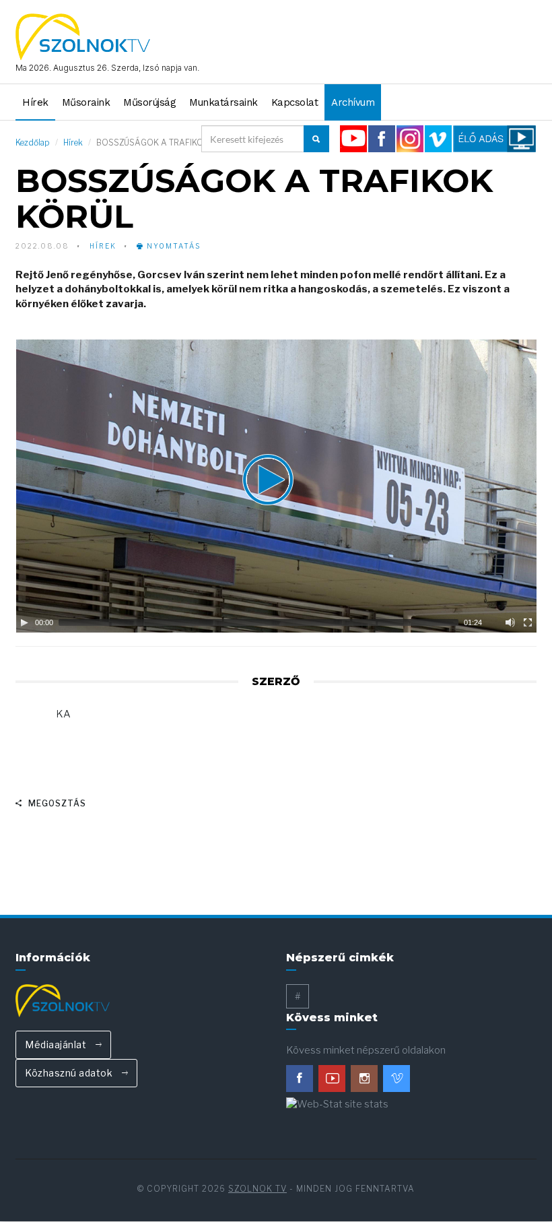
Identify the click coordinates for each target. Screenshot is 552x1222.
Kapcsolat (294, 102)
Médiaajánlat (57, 1044)
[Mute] (510, 622)
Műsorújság (149, 102)
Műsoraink (86, 102)
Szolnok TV (257, 1189)
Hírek (35, 102)
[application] (276, 486)
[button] (276, 485)
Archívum (352, 102)
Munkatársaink (223, 102)
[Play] (24, 622)
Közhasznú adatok (70, 1073)
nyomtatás (172, 246)
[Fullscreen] (527, 622)
